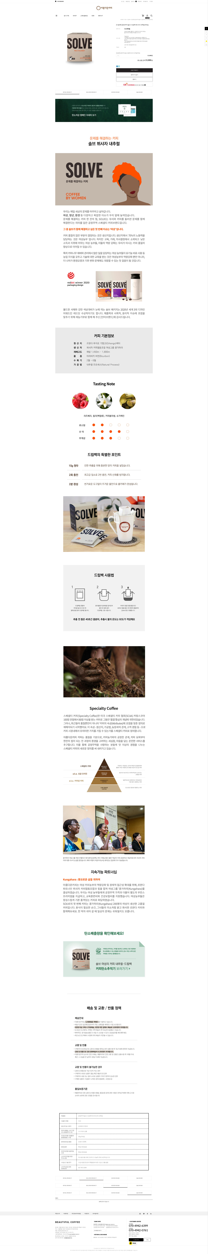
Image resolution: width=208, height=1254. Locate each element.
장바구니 (133, 1)
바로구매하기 (134, 70)
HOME (122, 19)
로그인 (122, 1)
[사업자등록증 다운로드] (74, 1234)
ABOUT (100, 15)
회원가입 (128, 1)
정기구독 (66, 15)
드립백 (128, 19)
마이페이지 (145, 1)
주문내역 (140, 1)
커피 (125, 19)
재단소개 (57, 1213)
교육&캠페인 (84, 15)
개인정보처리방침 (76, 1213)
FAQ (147, 1239)
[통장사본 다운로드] (110, 1224)
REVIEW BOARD (115, 92)
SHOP (75, 15)
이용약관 (65, 1213)
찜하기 (134, 79)
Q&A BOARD (139, 92)
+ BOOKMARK (60, 1)
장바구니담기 (134, 74)
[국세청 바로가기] (68, 1238)
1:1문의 (151, 1)
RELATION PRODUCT (91, 92)
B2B (93, 15)
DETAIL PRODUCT (67, 92)
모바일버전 (95, 1213)
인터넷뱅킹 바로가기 (97, 1230)
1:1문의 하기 (136, 1239)
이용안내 (86, 1213)
